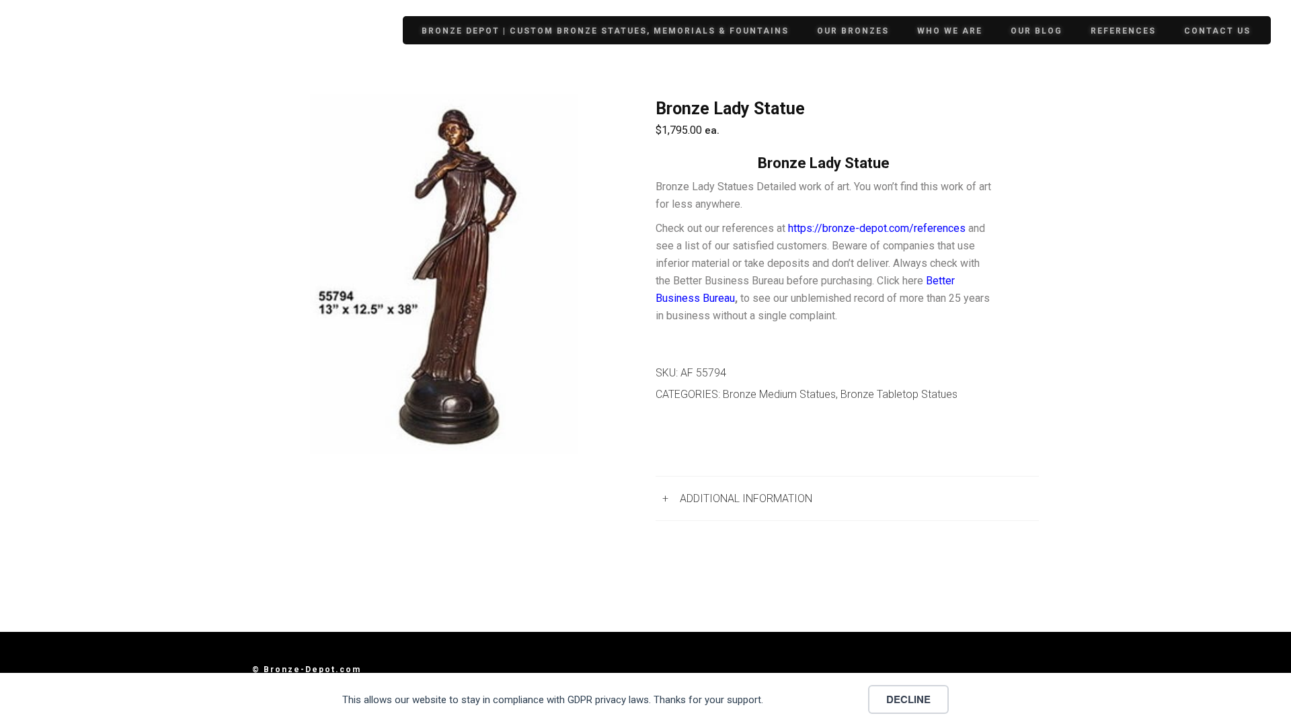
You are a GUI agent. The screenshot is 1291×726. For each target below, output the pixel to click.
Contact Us (1217, 31)
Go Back (690, 441)
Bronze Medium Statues (779, 394)
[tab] (847, 498)
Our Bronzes (853, 31)
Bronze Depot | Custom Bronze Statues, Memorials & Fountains (605, 31)
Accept (819, 699)
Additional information (746, 498)
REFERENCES (1123, 31)
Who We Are (949, 31)
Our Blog (1036, 31)
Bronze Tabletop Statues (898, 394)
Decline (908, 699)
